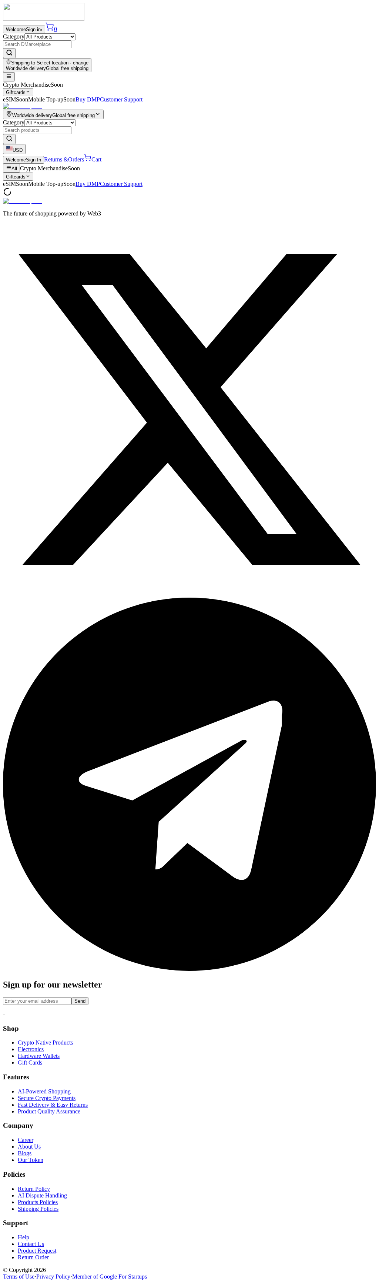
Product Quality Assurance (49, 1111)
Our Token (30, 1160)
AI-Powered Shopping (44, 1091)
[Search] (9, 53)
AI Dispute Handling (42, 1195)
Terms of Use (18, 1276)
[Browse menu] (9, 76)
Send (79, 1001)
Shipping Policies (38, 1209)
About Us (29, 1146)
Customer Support (121, 99)
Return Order (33, 1257)
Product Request (37, 1250)
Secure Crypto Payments (47, 1098)
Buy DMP (88, 99)
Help (23, 1237)
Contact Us (31, 1244)
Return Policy (34, 1189)
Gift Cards (30, 1062)
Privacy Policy (53, 1276)
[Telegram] (189, 969)
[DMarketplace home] (43, 19)
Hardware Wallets (39, 1056)
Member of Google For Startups (109, 1276)
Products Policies (38, 1202)
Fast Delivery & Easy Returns (53, 1105)
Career (25, 1140)
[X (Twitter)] (189, 594)
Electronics (31, 1049)
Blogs (24, 1153)
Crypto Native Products (45, 1042)
